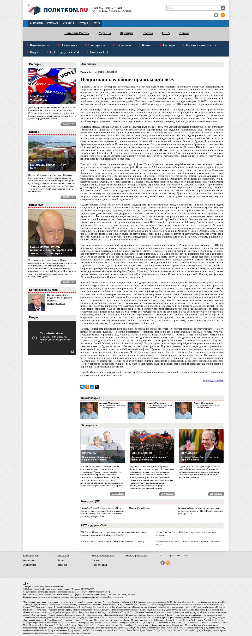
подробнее (69, 123)
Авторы (82, 22)
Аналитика (69, 45)
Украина (105, 33)
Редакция (68, 22)
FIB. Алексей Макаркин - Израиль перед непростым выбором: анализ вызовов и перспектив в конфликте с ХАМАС (113, 533)
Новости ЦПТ (100, 52)
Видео (34, 52)
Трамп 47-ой (38, 100)
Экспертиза (96, 45)
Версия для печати (213, 380)
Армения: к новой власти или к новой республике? (148, 458)
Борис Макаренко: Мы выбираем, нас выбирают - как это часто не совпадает (51, 250)
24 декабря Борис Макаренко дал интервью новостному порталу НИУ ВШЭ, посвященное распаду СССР (200, 511)
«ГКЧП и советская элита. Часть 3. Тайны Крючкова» (112, 406)
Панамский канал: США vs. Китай (48, 167)
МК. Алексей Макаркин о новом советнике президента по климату (112, 541)
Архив (95, 22)
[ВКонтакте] (82, 387)
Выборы (169, 45)
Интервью (123, 45)
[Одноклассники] (87, 387)
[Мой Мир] (92, 387)
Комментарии (40, 45)
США (166, 33)
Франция (126, 33)
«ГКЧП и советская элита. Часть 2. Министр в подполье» (159, 406)
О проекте (37, 22)
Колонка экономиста (201, 45)
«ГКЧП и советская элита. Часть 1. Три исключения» (207, 406)
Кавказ (184, 33)
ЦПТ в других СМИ (64, 52)
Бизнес (147, 45)
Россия (148, 33)
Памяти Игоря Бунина (139, 508)
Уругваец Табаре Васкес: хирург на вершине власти (200, 458)
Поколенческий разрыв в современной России (96, 458)
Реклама (52, 22)
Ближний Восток (76, 33)
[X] (97, 387)
